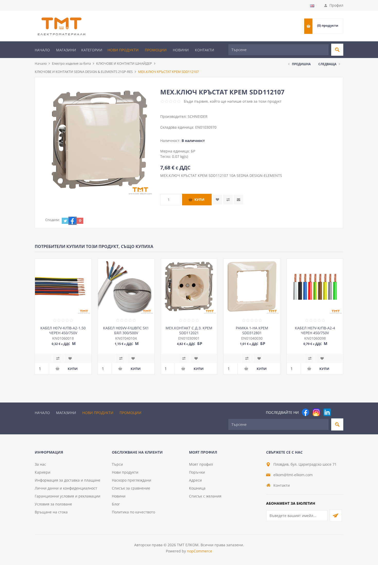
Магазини (66, 49)
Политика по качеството (133, 512)
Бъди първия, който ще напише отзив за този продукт (233, 101)
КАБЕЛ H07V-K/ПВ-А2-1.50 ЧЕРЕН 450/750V (63, 330)
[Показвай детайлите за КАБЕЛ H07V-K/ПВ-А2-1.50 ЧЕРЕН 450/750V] (63, 287)
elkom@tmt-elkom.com (293, 474)
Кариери (42, 472)
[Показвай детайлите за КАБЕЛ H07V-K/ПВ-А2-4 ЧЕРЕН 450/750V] (315, 287)
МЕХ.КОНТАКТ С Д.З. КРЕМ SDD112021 (189, 330)
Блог (116, 504)
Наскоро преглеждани (131, 480)
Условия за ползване (53, 504)
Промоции (156, 49)
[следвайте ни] (327, 412)
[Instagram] (316, 412)
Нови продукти (123, 49)
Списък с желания (205, 496)
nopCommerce (199, 551)
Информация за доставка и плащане (67, 480)
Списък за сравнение (131, 488)
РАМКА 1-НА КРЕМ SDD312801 (252, 330)
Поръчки (197, 472)
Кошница (197, 488)
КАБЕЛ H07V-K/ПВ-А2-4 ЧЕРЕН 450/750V (315, 330)
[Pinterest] (338, 412)
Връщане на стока (51, 512)
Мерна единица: (175, 151)
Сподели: (52, 219)
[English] (312, 6)
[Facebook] (305, 412)
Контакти (204, 49)
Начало (42, 49)
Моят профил (201, 464)
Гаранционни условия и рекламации (67, 496)
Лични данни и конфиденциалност (66, 488)
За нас (40, 464)
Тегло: (166, 156)
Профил (336, 5)
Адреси (195, 480)
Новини (181, 49)
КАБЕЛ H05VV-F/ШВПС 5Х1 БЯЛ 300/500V (126, 330)
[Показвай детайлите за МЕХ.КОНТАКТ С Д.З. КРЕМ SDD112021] (189, 287)
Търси (117, 464)
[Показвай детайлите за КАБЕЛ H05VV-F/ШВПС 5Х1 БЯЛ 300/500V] (126, 287)
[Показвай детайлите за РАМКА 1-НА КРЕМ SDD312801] (252, 287)
